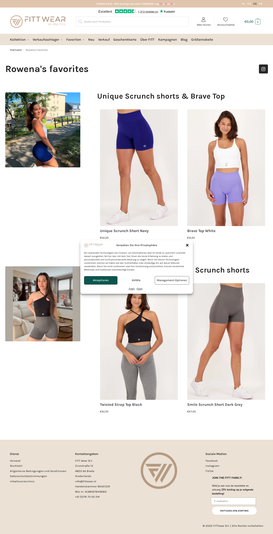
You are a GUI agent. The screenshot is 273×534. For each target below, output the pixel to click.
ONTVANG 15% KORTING (234, 510)
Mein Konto (204, 24)
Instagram (212, 465)
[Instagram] (263, 68)
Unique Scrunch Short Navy (124, 231)
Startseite (16, 50)
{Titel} (132, 289)
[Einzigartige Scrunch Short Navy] (139, 167)
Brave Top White (201, 231)
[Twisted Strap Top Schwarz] (139, 341)
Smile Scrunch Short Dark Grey (214, 405)
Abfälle (136, 280)
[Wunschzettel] (172, 115)
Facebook (211, 460)
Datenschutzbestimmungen (28, 476)
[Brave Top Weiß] (226, 167)
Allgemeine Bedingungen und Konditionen (38, 471)
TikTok (209, 471)
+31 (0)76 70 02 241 (87, 496)
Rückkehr (16, 465)
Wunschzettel (226, 24)
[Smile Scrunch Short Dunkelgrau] (226, 341)
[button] (187, 245)
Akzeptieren (101, 280)
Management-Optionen (172, 280)
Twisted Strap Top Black (121, 405)
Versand (15, 460)
